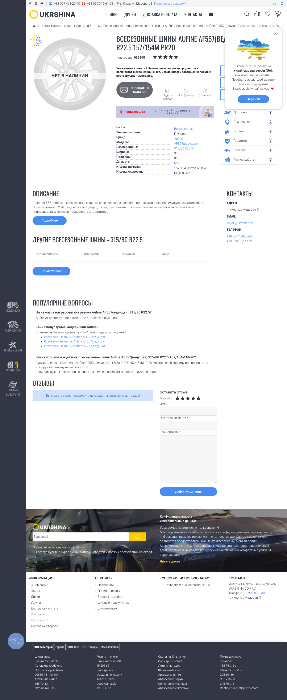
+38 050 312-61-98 (239, 241)
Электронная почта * (174, 418)
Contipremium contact (172, 684)
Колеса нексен (106, 679)
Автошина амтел (46, 679)
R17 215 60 (227, 679)
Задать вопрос (167, 97)
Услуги (36, 602)
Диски (130, 14)
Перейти (253, 99)
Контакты (193, 14)
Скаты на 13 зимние (172, 656)
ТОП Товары (90, 647)
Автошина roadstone (48, 665)
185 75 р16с (228, 665)
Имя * (163, 404)
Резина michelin (107, 656)
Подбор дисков (13, 330)
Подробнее (49, 220)
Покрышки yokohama (49, 670)
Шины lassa (42, 656)
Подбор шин (13, 310)
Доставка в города (44, 626)
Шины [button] (112, 14)
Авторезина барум (170, 679)
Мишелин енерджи (109, 674)
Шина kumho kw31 (108, 661)
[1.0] (177, 398)
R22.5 (178, 163)
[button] (81, 3)
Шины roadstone (169, 670)
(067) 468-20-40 (254, 593)
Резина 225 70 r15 (47, 661)
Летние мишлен (45, 688)
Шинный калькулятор (13, 392)
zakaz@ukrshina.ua (239, 223)
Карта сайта (39, 620)
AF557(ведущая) (186, 144)
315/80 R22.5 (183, 148)
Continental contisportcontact (239, 688)
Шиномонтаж (107, 608)
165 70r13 (41, 684)
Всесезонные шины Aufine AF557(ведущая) (75, 341)
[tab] (247, 112)
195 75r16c (103, 688)
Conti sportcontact (170, 661)
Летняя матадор (169, 665)
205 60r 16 (227, 674)
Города (59, 647)
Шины (35, 591)
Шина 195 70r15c (231, 670)
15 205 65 (102, 665)
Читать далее (170, 561)
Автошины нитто (169, 674)
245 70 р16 (227, 684)
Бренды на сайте (13, 350)
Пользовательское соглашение (187, 585)
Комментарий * (170, 432)
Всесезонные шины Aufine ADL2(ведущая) (74, 337)
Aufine (178, 138)
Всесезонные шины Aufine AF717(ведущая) (75, 346)
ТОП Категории (43, 647)
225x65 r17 (227, 661)
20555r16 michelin (47, 674)
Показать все (51, 271)
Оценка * (166, 398)
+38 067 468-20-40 (239, 236)
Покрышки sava (230, 656)
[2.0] (180, 398)
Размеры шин (13, 370)
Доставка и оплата (160, 14)
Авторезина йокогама (173, 688)
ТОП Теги (73, 647)
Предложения (109, 647)
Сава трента (104, 670)
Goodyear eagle (106, 684)
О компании (39, 585)
